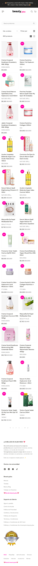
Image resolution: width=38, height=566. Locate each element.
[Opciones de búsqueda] (35, 23)
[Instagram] (5, 469)
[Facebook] (9, 469)
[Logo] (19, 11)
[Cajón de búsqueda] (31, 12)
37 (24, 427)
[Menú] (3, 11)
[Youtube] (13, 469)
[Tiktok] (17, 469)
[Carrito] (35, 12)
